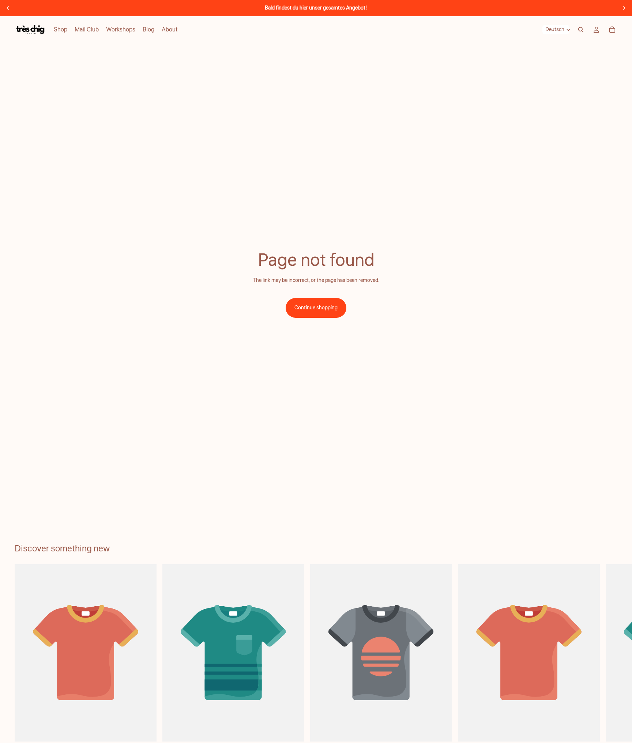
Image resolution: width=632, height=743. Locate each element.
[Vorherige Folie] (8, 8)
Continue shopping (316, 308)
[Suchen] (581, 30)
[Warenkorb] (612, 30)
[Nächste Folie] (624, 8)
